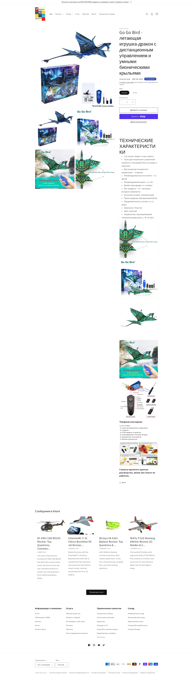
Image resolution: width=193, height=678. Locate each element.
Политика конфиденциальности (79, 673)
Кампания (101, 621)
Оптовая (69, 625)
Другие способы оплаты (139, 122)
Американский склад (136, 614)
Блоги (37, 625)
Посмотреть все (96, 592)
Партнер (69, 629)
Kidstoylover (43, 673)
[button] (59, 14)
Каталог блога (40, 629)
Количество (123, 98)
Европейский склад (135, 621)
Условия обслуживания (98, 673)
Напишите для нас (73, 614)
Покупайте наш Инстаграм (107, 629)
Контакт (38, 621)
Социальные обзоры (105, 614)
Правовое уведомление (147, 673)
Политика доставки (114, 673)
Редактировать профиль (106, 633)
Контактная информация (130, 673)
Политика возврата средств (58, 673)
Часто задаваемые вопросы (77, 633)
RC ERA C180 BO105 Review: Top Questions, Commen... (48, 543)
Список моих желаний (105, 618)
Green (136, 93)
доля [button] (124, 482)
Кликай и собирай (73, 618)
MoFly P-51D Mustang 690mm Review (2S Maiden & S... (142, 541)
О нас (37, 614)
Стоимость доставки (126, 82)
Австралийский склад (136, 618)
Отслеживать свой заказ (75, 621)
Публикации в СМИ (42, 618)
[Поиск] (147, 14)
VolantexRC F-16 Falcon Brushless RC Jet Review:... (80, 541)
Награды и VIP (102, 625)
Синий (124, 93)
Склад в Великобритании (137, 625)
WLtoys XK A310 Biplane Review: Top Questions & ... (111, 541)
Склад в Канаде (134, 629)
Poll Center (101, 637)
